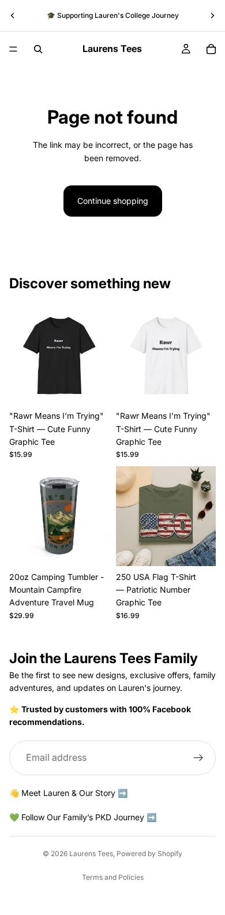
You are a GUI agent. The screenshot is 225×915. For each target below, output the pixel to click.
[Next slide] (212, 15)
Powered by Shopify (149, 853)
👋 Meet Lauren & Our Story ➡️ (68, 792)
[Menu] (13, 49)
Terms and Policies (113, 877)
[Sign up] (198, 757)
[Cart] (211, 49)
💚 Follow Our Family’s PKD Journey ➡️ (82, 817)
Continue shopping (112, 201)
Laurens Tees (91, 853)
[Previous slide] (12, 15)
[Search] (38, 49)
